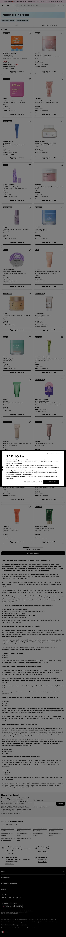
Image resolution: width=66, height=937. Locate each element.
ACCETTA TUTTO (52, 481)
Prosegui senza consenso (54, 453)
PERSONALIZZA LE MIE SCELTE (33, 481)
